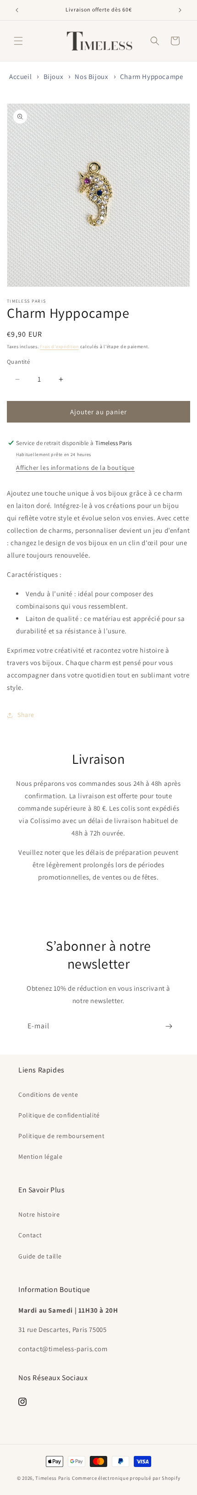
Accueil (20, 76)
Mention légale (40, 1156)
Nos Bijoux (91, 76)
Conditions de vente (48, 1094)
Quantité (18, 362)
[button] (18, 41)
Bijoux (54, 76)
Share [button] (25, 715)
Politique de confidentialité (59, 1115)
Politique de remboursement (61, 1136)
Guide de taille (40, 1256)
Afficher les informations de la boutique (75, 467)
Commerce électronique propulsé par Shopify (126, 1478)
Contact (30, 1235)
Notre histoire (39, 1214)
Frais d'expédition (59, 347)
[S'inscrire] (169, 1026)
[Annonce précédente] (17, 10)
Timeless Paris (53, 1478)
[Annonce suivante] (180, 10)
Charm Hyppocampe (151, 76)
